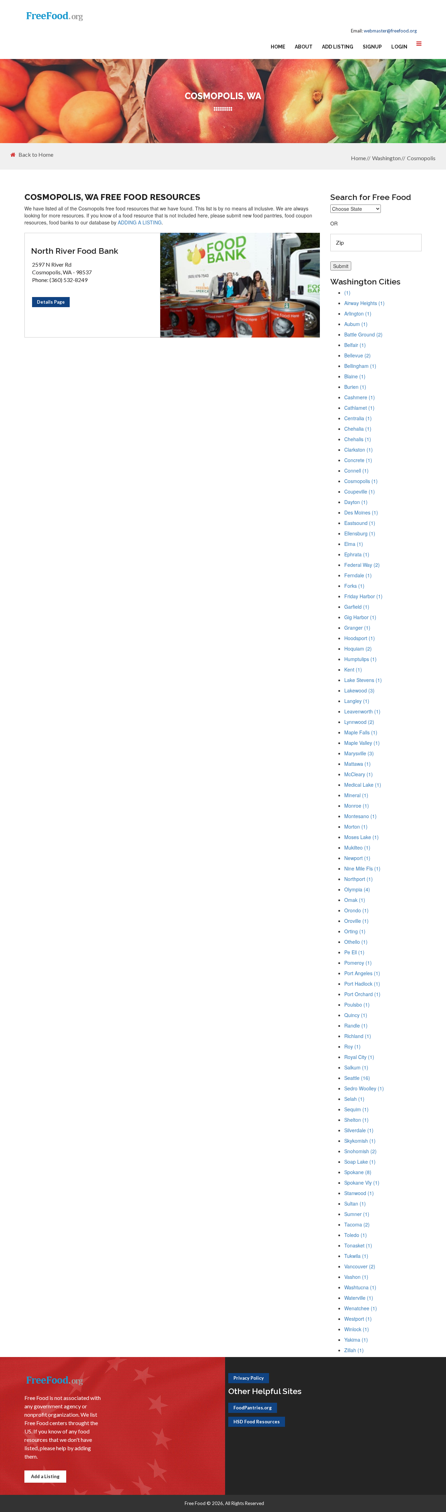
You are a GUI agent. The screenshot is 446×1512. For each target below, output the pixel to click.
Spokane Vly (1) (361, 1182)
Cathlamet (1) (359, 407)
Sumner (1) (356, 1213)
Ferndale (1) (358, 575)
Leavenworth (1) (362, 711)
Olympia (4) (357, 889)
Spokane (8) (357, 1172)
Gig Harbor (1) (360, 617)
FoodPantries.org (252, 1407)
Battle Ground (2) (363, 334)
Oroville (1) (356, 920)
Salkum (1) (356, 1067)
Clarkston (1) (358, 449)
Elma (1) (353, 543)
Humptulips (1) (360, 658)
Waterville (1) (358, 1297)
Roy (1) (352, 1046)
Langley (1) (356, 700)
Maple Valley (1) (362, 742)
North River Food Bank (74, 250)
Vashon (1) (356, 1276)
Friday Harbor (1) (363, 596)
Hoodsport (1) (359, 638)
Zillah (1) (354, 1350)
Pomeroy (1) (358, 962)
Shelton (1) (356, 1119)
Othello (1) (356, 941)
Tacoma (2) (357, 1224)
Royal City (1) (359, 1056)
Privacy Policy (248, 1378)
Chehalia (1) (357, 428)
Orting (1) (355, 931)
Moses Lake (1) (361, 836)
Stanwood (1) (359, 1192)
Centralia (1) (358, 418)
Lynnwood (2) (359, 721)
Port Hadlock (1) (362, 983)
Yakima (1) (356, 1339)
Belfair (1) (355, 344)
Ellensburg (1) (359, 533)
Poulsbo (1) (357, 1004)
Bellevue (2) (357, 355)
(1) (347, 292)
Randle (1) (356, 1025)
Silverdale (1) (359, 1130)
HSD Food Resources (256, 1421)
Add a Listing (45, 1476)
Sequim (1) (356, 1109)
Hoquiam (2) (358, 648)
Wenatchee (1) (360, 1308)
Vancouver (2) (359, 1266)
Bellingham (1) (360, 365)
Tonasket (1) (358, 1245)
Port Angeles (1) (362, 973)
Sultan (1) (355, 1203)
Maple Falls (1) (360, 732)
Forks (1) (354, 585)
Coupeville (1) (359, 491)
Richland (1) (357, 1035)
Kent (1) (353, 669)
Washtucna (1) (360, 1287)
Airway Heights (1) (364, 302)
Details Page (51, 302)
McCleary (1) (358, 774)
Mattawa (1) (357, 763)
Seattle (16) (357, 1077)
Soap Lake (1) (360, 1161)
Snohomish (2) (360, 1151)
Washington (386, 158)
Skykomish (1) (360, 1140)
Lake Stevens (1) (363, 679)
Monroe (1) (356, 805)
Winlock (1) (356, 1329)
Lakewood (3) (359, 690)
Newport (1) (357, 857)
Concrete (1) (358, 460)
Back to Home (35, 154)
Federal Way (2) (362, 564)
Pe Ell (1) (354, 952)
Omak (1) (354, 899)
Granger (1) (357, 627)
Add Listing (337, 47)
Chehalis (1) (357, 439)
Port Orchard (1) (362, 994)
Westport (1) (358, 1318)
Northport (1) (358, 878)
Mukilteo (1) (357, 847)
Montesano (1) (360, 816)
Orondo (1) (356, 910)
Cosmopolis (421, 158)
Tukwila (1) (356, 1255)
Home (278, 47)
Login (399, 47)
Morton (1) (356, 826)
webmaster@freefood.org (390, 31)
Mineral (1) (356, 795)
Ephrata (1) (356, 554)
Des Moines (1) (361, 512)
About (304, 47)
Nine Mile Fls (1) (362, 868)
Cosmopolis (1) (361, 480)
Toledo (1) (355, 1234)
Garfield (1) (356, 606)
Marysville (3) (359, 753)
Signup (372, 47)
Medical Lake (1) (362, 784)
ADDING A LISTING (140, 222)
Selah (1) (354, 1098)
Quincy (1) (355, 1014)
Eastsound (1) (359, 522)
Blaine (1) (355, 376)
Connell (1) (356, 470)
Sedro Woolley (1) (364, 1088)
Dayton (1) (356, 501)
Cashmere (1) (359, 397)
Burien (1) (355, 386)
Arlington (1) (357, 313)
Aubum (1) (356, 323)
